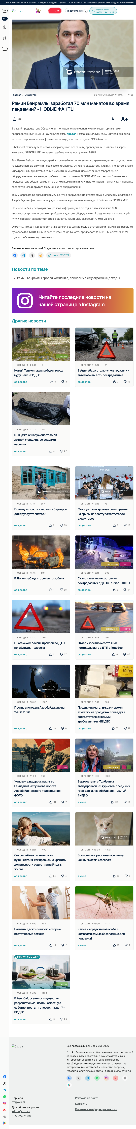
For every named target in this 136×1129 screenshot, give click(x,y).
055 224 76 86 (21, 1116)
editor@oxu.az (21, 1111)
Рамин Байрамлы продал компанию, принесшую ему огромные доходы (68, 278)
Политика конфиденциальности (96, 1109)
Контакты (81, 1103)
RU (4, 18)
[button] (86, 11)
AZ (4, 10)
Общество (20, 382)
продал (71, 133)
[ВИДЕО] (41, 343)
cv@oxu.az (19, 1102)
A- (113, 119)
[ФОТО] (41, 754)
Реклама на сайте (86, 1098)
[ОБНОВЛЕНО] (104, 754)
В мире (82, 802)
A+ (124, 119)
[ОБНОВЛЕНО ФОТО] (104, 552)
